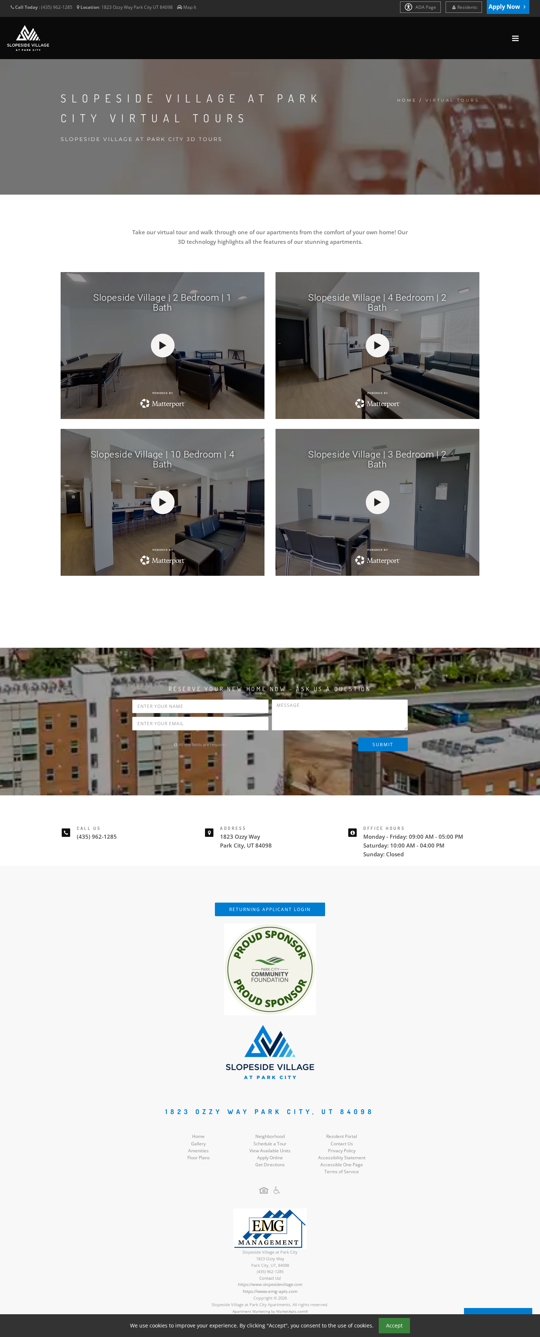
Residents (467, 7)
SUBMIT (382, 744)
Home (407, 100)
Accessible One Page (341, 1164)
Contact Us (342, 1144)
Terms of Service (341, 1171)
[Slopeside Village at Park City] (270, 1051)
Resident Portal (341, 1136)
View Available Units (270, 1151)
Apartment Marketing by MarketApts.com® (270, 1311)
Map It (189, 7)
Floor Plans (198, 1157)
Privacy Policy (342, 1151)
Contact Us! (270, 1278)
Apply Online (270, 1157)
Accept (394, 1325)
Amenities (198, 1151)
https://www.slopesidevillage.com (270, 1284)
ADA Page (425, 7)
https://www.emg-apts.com (270, 1291)
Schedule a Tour (270, 1144)
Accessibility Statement (342, 1157)
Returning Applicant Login (270, 909)
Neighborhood (270, 1136)
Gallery (198, 1144)
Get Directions (270, 1164)
